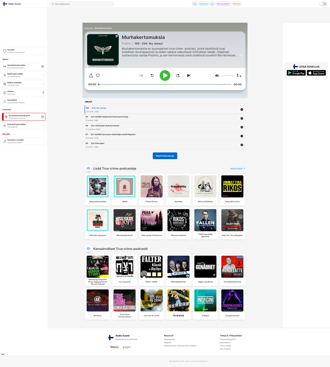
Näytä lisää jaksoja (165, 156)
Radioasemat (169, 339)
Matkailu (236, 4)
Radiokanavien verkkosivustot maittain (180, 346)
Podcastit (89, 28)
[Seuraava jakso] (188, 75)
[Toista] (165, 75)
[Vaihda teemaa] (323, 4)
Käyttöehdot (225, 342)
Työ (194, 4)
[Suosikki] (98, 75)
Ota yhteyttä (225, 349)
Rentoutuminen (223, 4)
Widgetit (167, 342)
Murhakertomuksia (103, 28)
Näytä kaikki (236, 168)
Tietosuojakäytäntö (228, 339)
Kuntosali (203, 4)
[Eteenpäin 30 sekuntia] (178, 75)
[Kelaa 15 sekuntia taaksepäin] (152, 75)
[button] (217, 75)
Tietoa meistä (225, 346)
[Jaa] (91, 75)
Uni (212, 4)
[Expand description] (241, 55)
